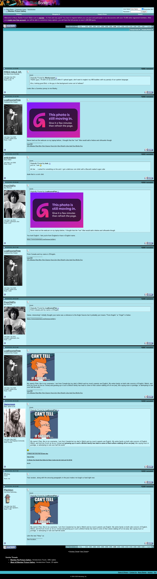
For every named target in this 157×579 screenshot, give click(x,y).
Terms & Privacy (123, 572)
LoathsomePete (12, 100)
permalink (149, 68)
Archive (150, 572)
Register (19, 14)
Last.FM (30, 144)
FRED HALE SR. (13, 72)
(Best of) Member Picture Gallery (22, 562)
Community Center (20, 9)
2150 (130, 26)
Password (126, 11)
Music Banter (10, 9)
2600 (138, 26)
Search (140, 14)
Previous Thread (74, 551)
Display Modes (146, 29)
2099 (110, 26)
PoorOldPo (10, 185)
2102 (122, 26)
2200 (134, 26)
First (80, 26)
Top (155, 572)
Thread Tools (134, 29)
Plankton (8, 490)
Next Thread (84, 551)
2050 (98, 26)
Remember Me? (148, 9)
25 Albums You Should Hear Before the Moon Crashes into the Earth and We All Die (49, 460)
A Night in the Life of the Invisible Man (37, 453)
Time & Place (30, 456)
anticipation (10, 157)
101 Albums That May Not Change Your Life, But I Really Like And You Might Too (55, 146)
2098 (106, 26)
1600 (90, 26)
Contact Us (133, 572)
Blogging (55, 14)
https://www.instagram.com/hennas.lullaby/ (41, 239)
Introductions (31, 9)
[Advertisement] (24, 49)
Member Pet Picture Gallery (20, 560)
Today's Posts (102, 14)
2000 (94, 26)
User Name (126, 9)
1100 (86, 26)
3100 (143, 26)
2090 (102, 26)
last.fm (28, 463)
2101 (118, 26)
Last (149, 26)
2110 (126, 26)
